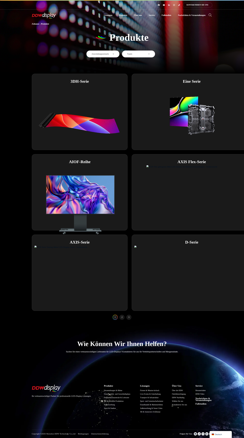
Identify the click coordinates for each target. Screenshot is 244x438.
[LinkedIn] (169, 5)
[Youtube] (164, 5)
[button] (108, 15)
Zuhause (35, 24)
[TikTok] (179, 5)
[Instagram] (174, 5)
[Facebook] (159, 5)
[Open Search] (210, 15)
